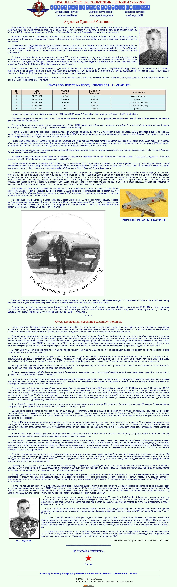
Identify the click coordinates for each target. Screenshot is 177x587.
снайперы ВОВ (134, 15)
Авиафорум (67, 573)
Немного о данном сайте (88, 573)
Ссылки (133, 573)
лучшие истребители (66, 11)
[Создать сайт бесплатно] (88, 586)
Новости (55, 573)
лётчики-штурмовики (101, 11)
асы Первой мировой (101, 15)
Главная (44, 573)
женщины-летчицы (134, 11)
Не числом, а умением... (88, 550)
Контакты (108, 573)
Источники (121, 573)
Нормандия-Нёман (66, 15)
